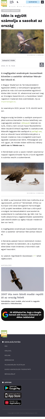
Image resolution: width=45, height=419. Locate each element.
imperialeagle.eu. (8, 102)
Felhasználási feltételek (15, 365)
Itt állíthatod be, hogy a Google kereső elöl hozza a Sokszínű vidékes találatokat (25, 314)
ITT (34, 256)
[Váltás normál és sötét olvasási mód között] (17, 2)
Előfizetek (33, 2)
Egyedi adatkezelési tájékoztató (18, 369)
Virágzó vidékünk (11, 11)
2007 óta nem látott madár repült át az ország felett (22, 296)
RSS (6, 346)
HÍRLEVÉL (8, 351)
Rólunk (7, 355)
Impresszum (9, 360)
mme (20, 6)
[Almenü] (12, 2)
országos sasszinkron (33, 6)
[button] (42, 6)
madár (13, 6)
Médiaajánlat (10, 374)
